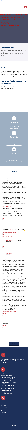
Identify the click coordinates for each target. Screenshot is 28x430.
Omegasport (9, 177)
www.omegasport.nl (6, 206)
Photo (6, 218)
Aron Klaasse (12, 229)
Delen (11, 221)
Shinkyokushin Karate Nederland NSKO (10, 232)
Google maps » (4, 416)
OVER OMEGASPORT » (14, 144)
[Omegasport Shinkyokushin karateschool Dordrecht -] (4, 6)
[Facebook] (14, 422)
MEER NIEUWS (14, 343)
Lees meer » (3, 365)
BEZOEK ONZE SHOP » (14, 160)
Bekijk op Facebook (5, 221)
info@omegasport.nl (5, 407)
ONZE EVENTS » (14, 128)
